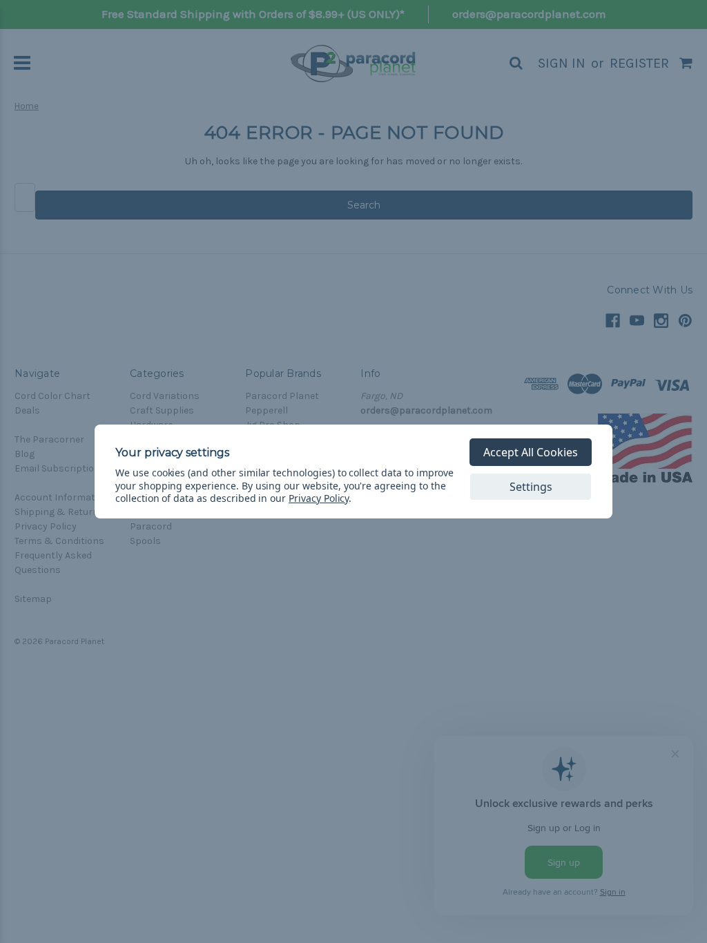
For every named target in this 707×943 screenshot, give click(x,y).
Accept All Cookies (530, 452)
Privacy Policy (319, 498)
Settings (531, 486)
